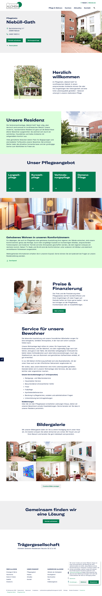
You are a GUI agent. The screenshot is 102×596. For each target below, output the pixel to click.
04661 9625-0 (14, 34)
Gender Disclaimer (73, 590)
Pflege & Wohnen (55, 8)
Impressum (28, 590)
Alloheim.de (92, 3)
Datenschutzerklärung (75, 572)
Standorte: (82, 590)
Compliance (35, 590)
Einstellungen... (74, 582)
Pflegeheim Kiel (21, 592)
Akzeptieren (93, 582)
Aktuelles (78, 8)
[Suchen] (94, 8)
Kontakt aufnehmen (14, 40)
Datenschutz (21, 590)
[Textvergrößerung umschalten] (2, 359)
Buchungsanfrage (33, 40)
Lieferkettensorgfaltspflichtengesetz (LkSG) (51, 590)
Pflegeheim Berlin (11, 592)
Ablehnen (83, 582)
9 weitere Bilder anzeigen (51, 486)
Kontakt (87, 8)
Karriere (68, 8)
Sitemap (65, 590)
